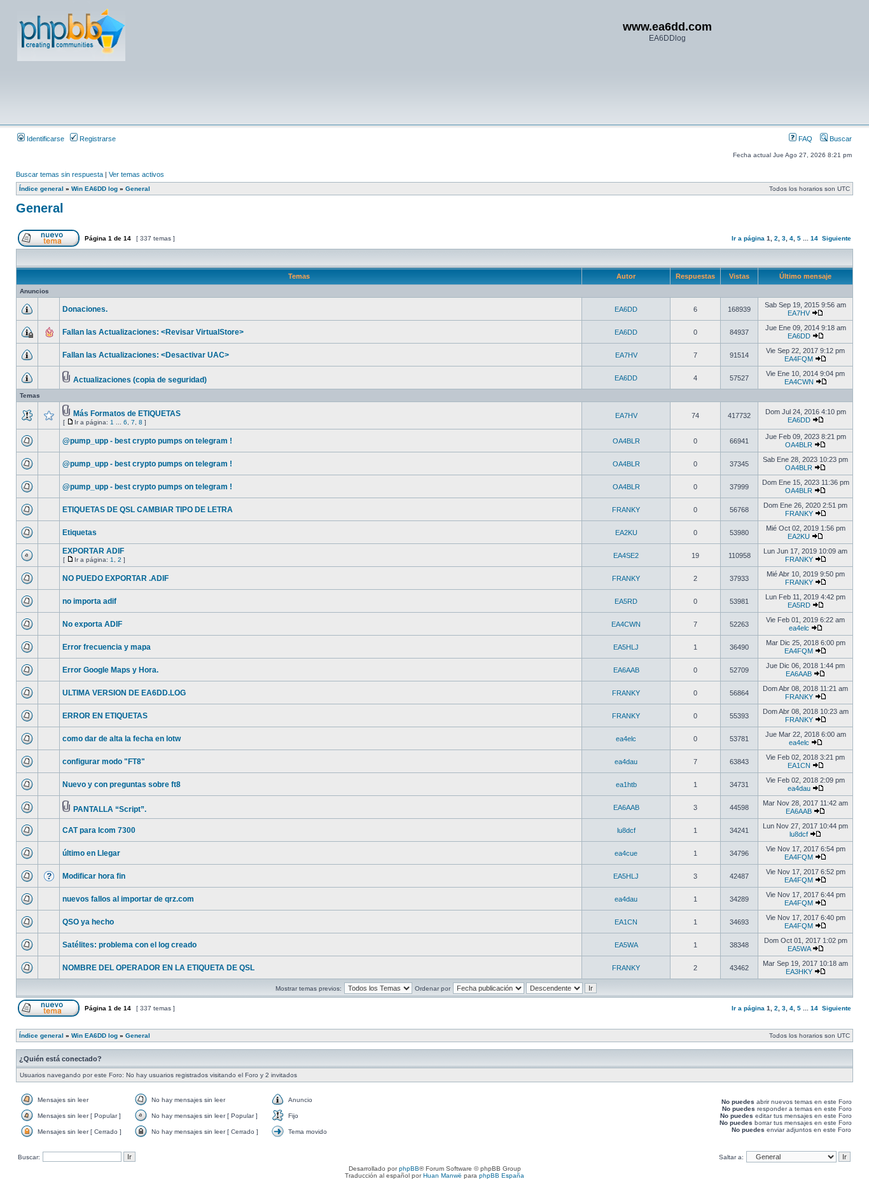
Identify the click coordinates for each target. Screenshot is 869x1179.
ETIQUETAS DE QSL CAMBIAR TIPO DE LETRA (147, 509)
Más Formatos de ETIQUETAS (127, 413)
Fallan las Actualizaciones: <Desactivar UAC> (145, 355)
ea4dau (626, 761)
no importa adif (89, 601)
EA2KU (626, 532)
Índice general (41, 188)
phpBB (409, 1168)
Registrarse (97, 139)
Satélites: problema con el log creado (129, 944)
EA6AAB (626, 670)
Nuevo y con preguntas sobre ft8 (121, 784)
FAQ (804, 139)
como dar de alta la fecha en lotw (121, 738)
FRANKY (626, 509)
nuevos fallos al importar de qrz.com (128, 899)
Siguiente (836, 238)
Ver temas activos (136, 174)
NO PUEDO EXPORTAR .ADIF (115, 578)
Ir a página (748, 238)
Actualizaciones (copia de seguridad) (140, 379)
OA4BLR (626, 441)
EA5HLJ (626, 647)
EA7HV (799, 313)
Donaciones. (85, 309)
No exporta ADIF (92, 624)
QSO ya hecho (88, 921)
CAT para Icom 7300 (99, 830)
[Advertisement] (248, 92)
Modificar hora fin (93, 876)
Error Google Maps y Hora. (110, 670)
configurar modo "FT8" (103, 761)
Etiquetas (79, 532)
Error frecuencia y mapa (106, 647)
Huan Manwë (442, 1175)
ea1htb (626, 784)
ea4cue (626, 853)
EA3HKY (799, 971)
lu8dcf (626, 830)
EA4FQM (798, 359)
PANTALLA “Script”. (109, 809)
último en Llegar (91, 853)
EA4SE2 (626, 555)
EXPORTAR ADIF (93, 551)
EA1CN (799, 765)
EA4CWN (799, 382)
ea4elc (799, 628)
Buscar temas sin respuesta (59, 174)
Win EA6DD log (94, 188)
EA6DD (626, 309)
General (137, 188)
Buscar (840, 139)
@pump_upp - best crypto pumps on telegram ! (147, 440)
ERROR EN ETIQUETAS (105, 715)
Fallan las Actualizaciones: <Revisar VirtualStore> (153, 332)
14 (814, 238)
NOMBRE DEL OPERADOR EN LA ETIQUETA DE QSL (158, 967)
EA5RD (626, 601)
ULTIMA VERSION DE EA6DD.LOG (124, 692)
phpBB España (501, 1175)
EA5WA (626, 945)
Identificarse (44, 139)
